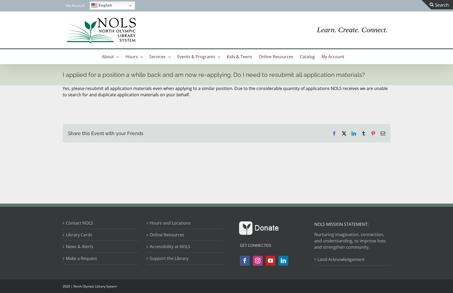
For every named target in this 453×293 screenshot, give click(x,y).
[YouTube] (271, 261)
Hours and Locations (170, 223)
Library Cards (79, 235)
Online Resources (167, 235)
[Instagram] (258, 261)
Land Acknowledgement (341, 259)
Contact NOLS (79, 223)
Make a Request (81, 258)
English (105, 5)
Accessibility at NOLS (170, 246)
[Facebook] (245, 261)
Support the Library (169, 258)
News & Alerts (79, 246)
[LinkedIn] (283, 261)
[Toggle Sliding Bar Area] (437, 4)
